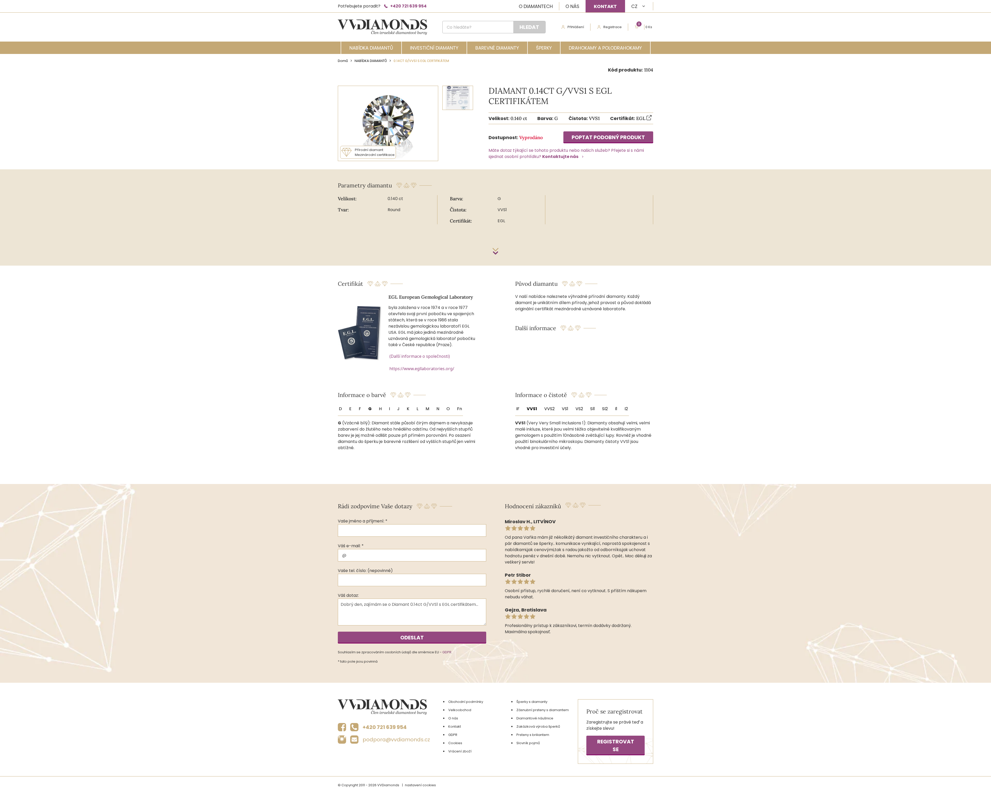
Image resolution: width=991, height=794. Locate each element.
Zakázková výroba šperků (538, 726)
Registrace (612, 27)
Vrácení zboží (459, 751)
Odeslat (412, 637)
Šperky (544, 48)
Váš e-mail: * (351, 546)
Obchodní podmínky (465, 701)
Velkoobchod (459, 710)
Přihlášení (576, 27)
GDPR (446, 652)
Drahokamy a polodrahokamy (605, 48)
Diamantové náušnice (534, 718)
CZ (634, 6)
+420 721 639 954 (408, 6)
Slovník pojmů (528, 743)
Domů (343, 60)
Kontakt (605, 6)
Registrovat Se (615, 745)
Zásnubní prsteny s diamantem (542, 710)
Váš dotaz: (348, 595)
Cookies (455, 743)
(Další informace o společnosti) (419, 356)
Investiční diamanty (434, 48)
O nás (572, 6)
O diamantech (536, 6)
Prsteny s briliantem (532, 734)
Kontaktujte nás (560, 157)
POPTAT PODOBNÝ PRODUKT (608, 137)
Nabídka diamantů (371, 48)
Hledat (529, 27)
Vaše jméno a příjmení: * (362, 521)
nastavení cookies (420, 785)
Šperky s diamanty (531, 701)
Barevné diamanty (497, 48)
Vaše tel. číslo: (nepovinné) (365, 571)
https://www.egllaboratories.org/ (421, 368)
